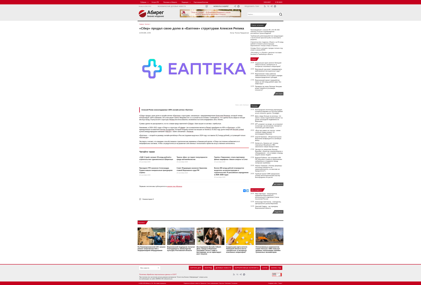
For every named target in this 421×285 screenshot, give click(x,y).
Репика (172, 119)
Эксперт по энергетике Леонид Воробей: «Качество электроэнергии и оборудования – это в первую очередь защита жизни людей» (269, 152)
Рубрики (143, 2)
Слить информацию (212, 283)
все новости (278, 184)
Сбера (190, 124)
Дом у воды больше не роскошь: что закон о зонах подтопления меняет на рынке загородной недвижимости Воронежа (269, 118)
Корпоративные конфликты (247, 268)
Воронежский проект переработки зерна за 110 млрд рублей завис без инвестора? (268, 81)
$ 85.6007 (267, 2)
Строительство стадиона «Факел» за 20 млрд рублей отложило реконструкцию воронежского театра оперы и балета (267, 43)
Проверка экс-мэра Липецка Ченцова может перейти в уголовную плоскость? (268, 88)
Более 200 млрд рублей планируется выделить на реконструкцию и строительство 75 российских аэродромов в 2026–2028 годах (231, 171)
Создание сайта (272, 283)
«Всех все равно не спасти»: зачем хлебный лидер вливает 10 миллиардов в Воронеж (267, 132)
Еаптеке (231, 127)
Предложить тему (251, 6)
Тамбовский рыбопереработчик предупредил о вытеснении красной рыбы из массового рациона (267, 37)
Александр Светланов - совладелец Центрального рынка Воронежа (268, 202)
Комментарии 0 (148, 199)
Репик (208, 127)
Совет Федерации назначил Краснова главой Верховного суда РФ (192, 169)
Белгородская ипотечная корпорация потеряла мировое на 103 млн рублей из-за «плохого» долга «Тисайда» (269, 111)
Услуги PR (155, 2)
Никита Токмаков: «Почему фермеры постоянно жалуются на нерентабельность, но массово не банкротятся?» (268, 168)
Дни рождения (256, 190)
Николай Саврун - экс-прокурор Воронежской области (266, 207)
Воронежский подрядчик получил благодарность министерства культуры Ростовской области (181, 248)
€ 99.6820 (278, 2)
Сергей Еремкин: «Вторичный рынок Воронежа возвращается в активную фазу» (268, 138)
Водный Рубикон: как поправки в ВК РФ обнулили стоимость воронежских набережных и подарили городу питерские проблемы (268, 160)
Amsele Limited (238, 129)
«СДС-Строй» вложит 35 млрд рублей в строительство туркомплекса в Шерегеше (156, 158)
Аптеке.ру (144, 137)
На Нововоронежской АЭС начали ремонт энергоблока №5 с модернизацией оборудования (151, 248)
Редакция (185, 2)
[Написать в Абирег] (238, 6)
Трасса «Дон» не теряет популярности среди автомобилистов (192, 158)
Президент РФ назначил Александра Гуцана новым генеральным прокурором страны (155, 170)
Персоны (221, 283)
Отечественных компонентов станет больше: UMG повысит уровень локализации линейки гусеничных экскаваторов (268, 249)
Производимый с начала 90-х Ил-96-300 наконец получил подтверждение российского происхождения (265, 31)
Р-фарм (182, 127)
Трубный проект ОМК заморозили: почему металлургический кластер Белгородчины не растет (267, 175)
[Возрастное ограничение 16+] (206, 6)
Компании (228, 283)
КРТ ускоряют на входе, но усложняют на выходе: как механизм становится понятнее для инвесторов (269, 125)
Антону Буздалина (167, 129)
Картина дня (195, 268)
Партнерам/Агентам (201, 2)
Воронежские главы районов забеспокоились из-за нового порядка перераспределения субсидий (268, 75)
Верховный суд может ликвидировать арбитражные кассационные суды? (268, 70)
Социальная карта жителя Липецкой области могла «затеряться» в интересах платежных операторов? (268, 64)
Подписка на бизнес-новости (192, 283)
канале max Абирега (174, 186)
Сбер (142, 116)
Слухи (253, 59)
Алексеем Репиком (223, 116)
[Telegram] (247, 190)
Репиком (190, 131)
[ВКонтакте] (244, 190)
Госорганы (234, 283)
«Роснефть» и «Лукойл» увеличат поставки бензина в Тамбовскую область (266, 53)
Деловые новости (223, 268)
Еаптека (177, 116)
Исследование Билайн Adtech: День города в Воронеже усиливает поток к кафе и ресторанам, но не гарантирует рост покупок (209, 250)
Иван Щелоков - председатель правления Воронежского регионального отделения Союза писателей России (267, 196)
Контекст (141, 222)
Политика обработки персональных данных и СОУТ (158, 274)
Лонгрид (254, 106)
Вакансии (203, 283)
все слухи (279, 94)
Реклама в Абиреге (170, 2)
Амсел (168, 131)
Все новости (144, 268)
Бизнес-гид (276, 268)
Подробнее (278, 212)
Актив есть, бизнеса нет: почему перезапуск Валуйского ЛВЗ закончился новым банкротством (267, 144)
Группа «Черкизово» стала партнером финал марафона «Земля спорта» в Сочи (230, 158)
